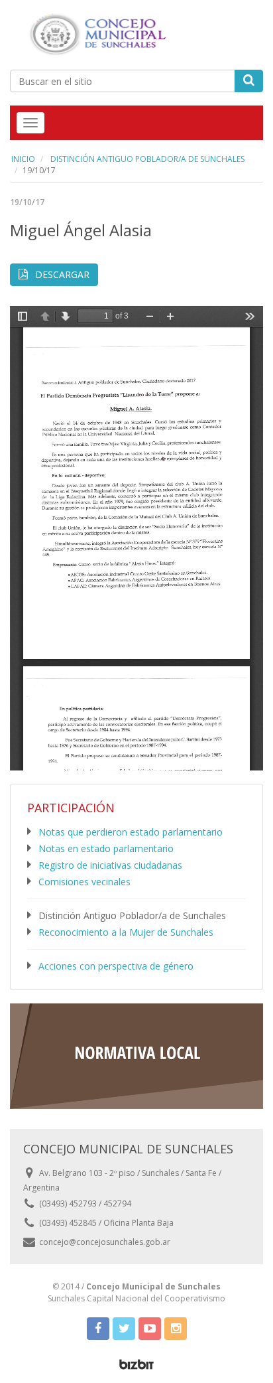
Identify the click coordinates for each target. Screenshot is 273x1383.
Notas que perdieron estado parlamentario (130, 832)
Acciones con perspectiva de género (115, 966)
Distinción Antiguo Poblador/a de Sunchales (146, 159)
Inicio (23, 159)
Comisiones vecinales (84, 881)
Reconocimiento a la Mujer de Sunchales (125, 932)
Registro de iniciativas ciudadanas (110, 865)
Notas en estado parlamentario (106, 848)
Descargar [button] (60, 274)
